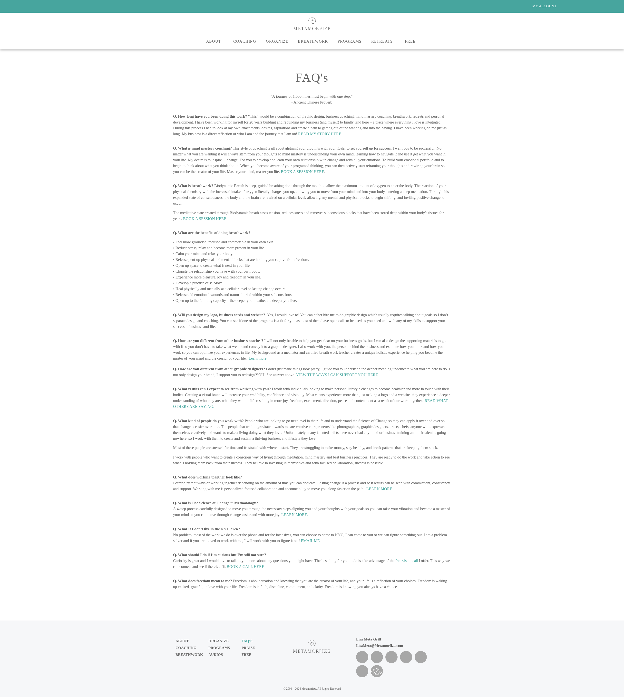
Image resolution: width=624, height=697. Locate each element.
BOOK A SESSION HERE (302, 172)
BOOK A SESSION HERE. (205, 219)
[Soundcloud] (421, 657)
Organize (277, 41)
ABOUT (213, 41)
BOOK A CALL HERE (245, 566)
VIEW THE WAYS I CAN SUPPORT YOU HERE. (337, 375)
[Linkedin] (406, 657)
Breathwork (313, 41)
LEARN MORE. (379, 489)
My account (544, 6)
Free (410, 41)
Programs (349, 41)
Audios (215, 655)
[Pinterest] (391, 657)
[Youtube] (362, 671)
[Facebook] (362, 657)
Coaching (244, 41)
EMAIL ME (310, 541)
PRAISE (248, 648)
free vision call (406, 561)
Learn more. (258, 358)
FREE (246, 655)
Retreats (382, 41)
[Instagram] (377, 657)
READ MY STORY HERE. (320, 134)
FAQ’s (247, 641)
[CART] (570, 6)
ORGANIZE (218, 641)
